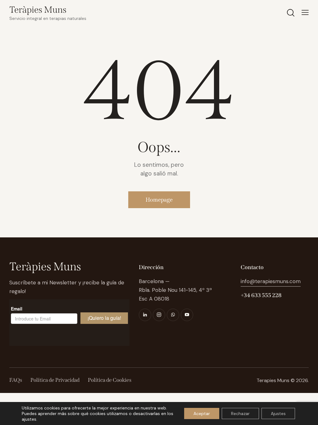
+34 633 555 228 (261, 295)
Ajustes (278, 413)
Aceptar (201, 413)
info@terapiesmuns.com (271, 281)
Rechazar (240, 413)
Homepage (159, 199)
